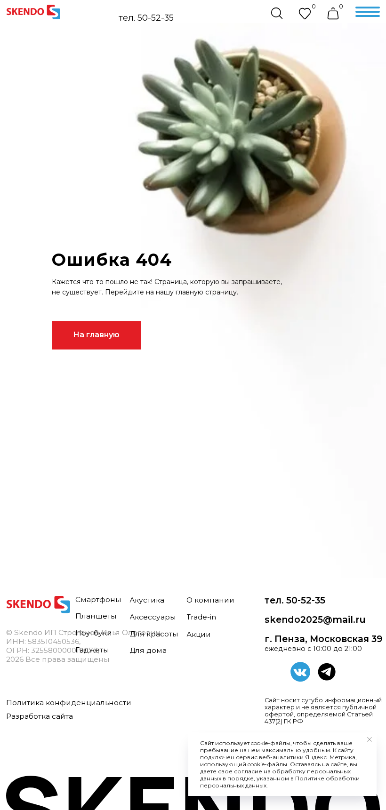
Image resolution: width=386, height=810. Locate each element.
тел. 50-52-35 (146, 18)
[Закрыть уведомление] (369, 739)
